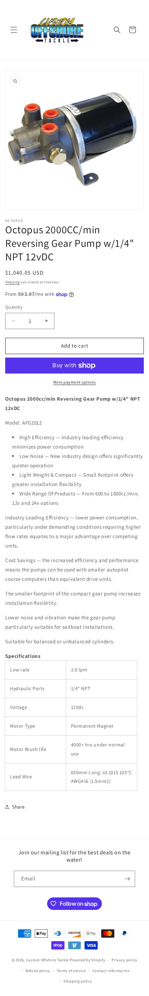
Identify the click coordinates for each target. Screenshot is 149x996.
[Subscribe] (127, 879)
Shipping (12, 282)
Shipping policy (77, 981)
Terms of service (71, 970)
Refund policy (38, 970)
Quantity (14, 307)
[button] (13, 29)
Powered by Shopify (87, 959)
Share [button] (18, 807)
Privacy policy (124, 959)
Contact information (111, 970)
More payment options (74, 382)
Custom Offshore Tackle (47, 959)
